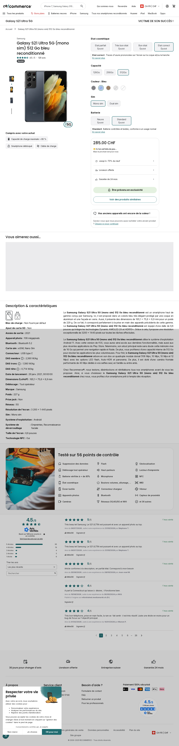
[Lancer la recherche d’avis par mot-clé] (55, 573)
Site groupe (75, 735)
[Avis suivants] (141, 635)
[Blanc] (123, 88)
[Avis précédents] (96, 635)
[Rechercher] (82, 6)
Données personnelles (98, 730)
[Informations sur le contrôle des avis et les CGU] (44, 534)
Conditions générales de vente (69, 730)
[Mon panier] (174, 6)
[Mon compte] (167, 6)
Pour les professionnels (92, 703)
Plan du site (134, 730)
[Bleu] (101, 88)
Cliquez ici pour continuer (106, 224)
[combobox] (59, 6)
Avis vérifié (168, 519)
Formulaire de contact (92, 691)
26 (136, 635)
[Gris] (115, 88)
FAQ (83, 695)
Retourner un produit (91, 699)
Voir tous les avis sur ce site (31, 539)
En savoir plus (98, 58)
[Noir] (93, 88)
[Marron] (108, 88)
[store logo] (17, 6)
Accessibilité (119, 730)
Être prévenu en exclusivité (127, 190)
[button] (150, 6)
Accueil (9, 29)
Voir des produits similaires (125, 199)
